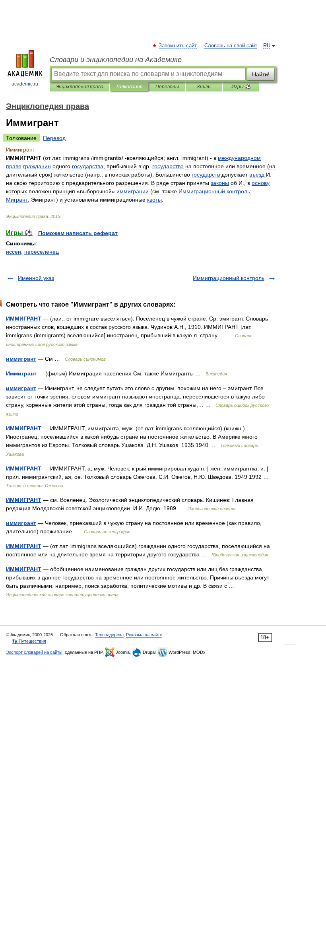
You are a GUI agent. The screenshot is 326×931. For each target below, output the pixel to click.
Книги (204, 86)
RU (266, 46)
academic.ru (25, 84)
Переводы (167, 86)
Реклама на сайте (144, 634)
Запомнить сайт (178, 46)
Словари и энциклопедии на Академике (116, 60)
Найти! (261, 74)
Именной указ (36, 278)
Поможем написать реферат (78, 233)
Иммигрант (21, 373)
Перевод (54, 138)
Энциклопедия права (79, 86)
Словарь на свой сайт (230, 46)
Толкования (129, 86)
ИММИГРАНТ (23, 318)
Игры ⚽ (241, 86)
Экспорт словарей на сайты (34, 652)
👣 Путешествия (29, 641)
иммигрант (21, 359)
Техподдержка (109, 634)
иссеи (13, 252)
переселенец (41, 252)
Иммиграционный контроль (228, 278)
